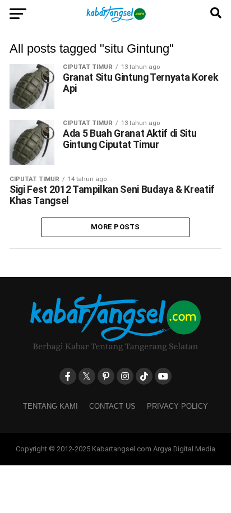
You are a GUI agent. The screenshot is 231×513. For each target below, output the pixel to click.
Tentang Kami (50, 406)
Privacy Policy (177, 406)
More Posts (115, 227)
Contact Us (112, 406)
